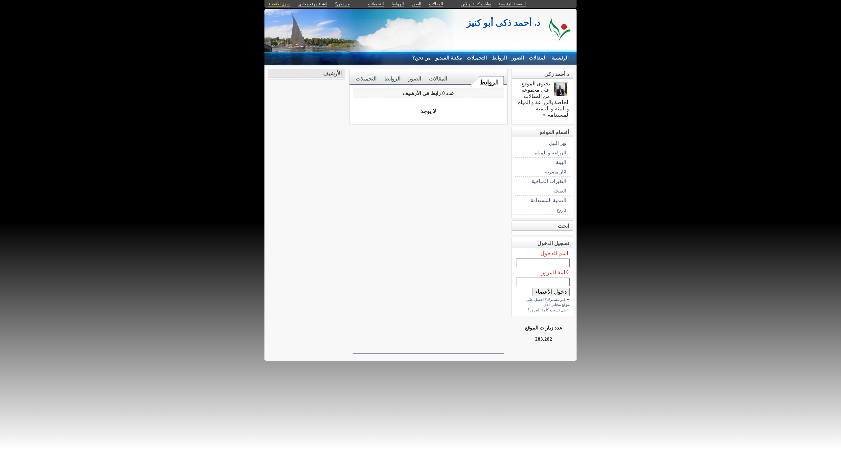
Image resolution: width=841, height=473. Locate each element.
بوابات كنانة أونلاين (476, 4)
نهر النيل (557, 143)
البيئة (561, 162)
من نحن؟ (421, 57)
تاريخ (561, 210)
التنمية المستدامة (548, 200)
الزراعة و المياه (550, 152)
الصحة (559, 190)
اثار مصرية (555, 171)
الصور (518, 57)
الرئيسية (560, 57)
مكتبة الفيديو (449, 57)
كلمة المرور (554, 272)
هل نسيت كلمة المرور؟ (547, 310)
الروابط (499, 57)
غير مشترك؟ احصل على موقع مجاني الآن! (548, 302)
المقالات (538, 57)
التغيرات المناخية (549, 181)
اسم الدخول (554, 253)
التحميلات (477, 57)
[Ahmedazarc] (560, 95)
